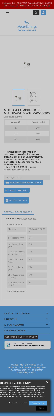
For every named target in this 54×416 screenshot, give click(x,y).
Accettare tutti (38, 403)
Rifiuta (41, 408)
